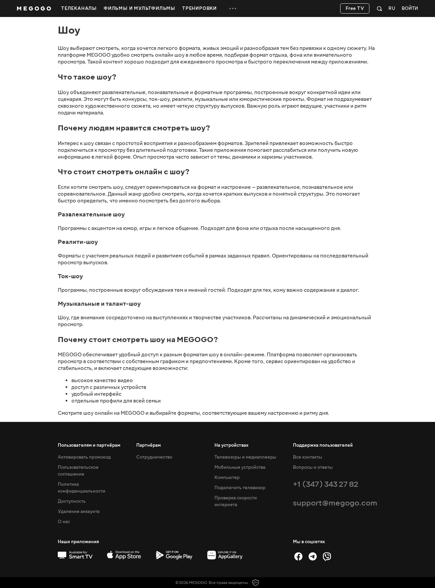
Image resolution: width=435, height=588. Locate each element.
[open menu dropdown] (232, 8)
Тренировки (199, 8)
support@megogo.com (335, 503)
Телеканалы (79, 8)
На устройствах (231, 445)
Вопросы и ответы (313, 467)
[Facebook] (298, 556)
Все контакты (307, 457)
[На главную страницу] (34, 8)
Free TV (355, 8)
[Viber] (326, 556)
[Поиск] (379, 8)
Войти (410, 9)
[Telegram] (312, 556)
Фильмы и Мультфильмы (139, 8)
